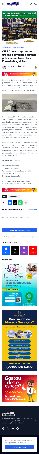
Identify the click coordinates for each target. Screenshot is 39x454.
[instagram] (17, 428)
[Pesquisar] (35, 4)
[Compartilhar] (34, 67)
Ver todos (31, 209)
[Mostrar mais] (25, 202)
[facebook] (3, 428)
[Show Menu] (3, 4)
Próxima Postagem (28, 237)
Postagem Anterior (10, 237)
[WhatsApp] (20, 202)
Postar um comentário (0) (19, 230)
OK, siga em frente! (19, 447)
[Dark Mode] (31, 4)
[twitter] (8, 428)
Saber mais (20, 443)
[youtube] (13, 428)
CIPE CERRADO (18, 47)
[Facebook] (10, 202)
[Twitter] (15, 202)
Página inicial (6, 47)
